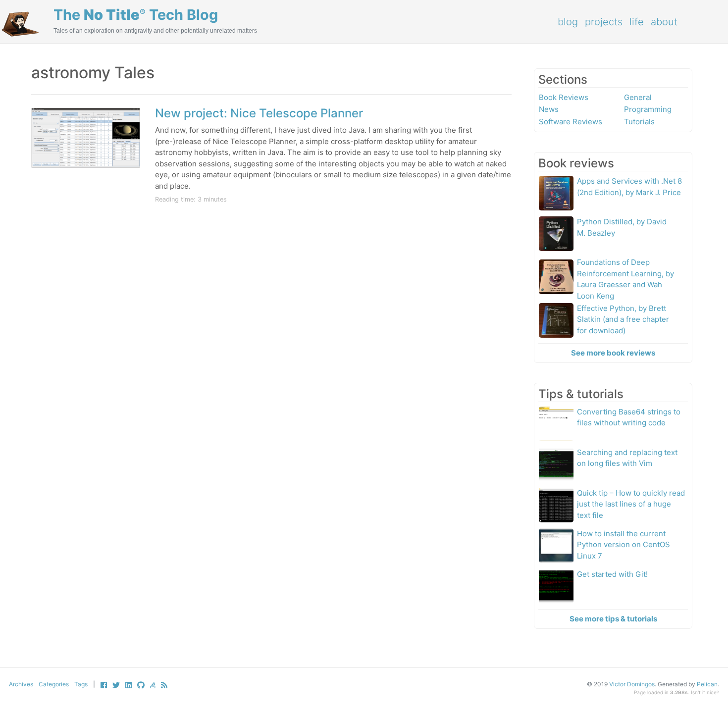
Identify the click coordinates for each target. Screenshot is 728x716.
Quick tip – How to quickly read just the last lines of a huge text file (631, 504)
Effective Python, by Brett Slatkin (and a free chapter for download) (623, 319)
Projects (604, 22)
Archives (21, 684)
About (664, 22)
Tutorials (639, 121)
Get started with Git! (612, 574)
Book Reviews (563, 97)
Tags (81, 684)
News (549, 109)
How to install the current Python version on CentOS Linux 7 (623, 545)
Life (636, 22)
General (638, 97)
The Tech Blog (135, 14)
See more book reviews (613, 353)
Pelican (707, 684)
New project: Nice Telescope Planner (259, 113)
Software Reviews (570, 121)
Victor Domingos (632, 684)
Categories (54, 684)
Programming (648, 109)
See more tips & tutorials (613, 618)
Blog (568, 22)
